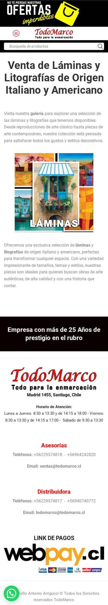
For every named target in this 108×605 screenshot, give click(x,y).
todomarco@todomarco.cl (60, 512)
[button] (11, 593)
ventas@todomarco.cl (60, 466)
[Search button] (100, 46)
